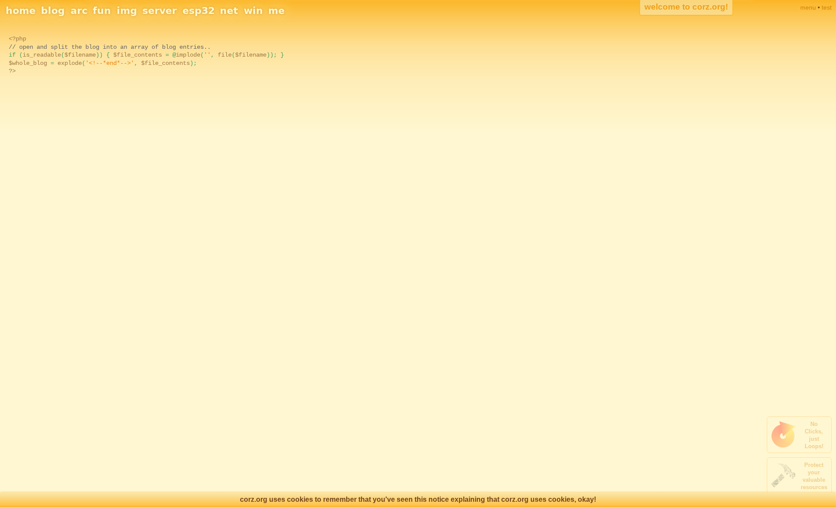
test (827, 7)
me (276, 10)
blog (53, 10)
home (21, 10)
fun (102, 10)
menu (808, 7)
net (229, 10)
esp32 (198, 10)
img (127, 10)
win (253, 10)
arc (79, 10)
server (159, 10)
